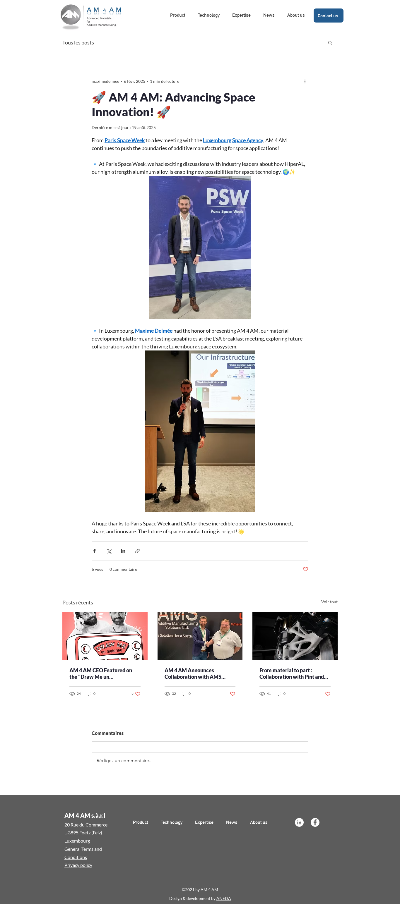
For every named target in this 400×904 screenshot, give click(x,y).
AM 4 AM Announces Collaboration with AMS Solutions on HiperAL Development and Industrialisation (193, 673)
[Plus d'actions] (304, 81)
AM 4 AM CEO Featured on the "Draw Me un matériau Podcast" (100, 673)
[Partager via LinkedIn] (123, 551)
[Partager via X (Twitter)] (109, 551)
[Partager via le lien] (137, 551)
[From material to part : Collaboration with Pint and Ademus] (295, 636)
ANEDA (223, 898)
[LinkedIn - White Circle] (299, 822)
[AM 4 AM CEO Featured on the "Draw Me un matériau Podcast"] (105, 636)
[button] (330, 42)
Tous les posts (78, 42)
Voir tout (329, 601)
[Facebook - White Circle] (315, 822)
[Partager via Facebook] (94, 551)
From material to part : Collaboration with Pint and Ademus (291, 673)
